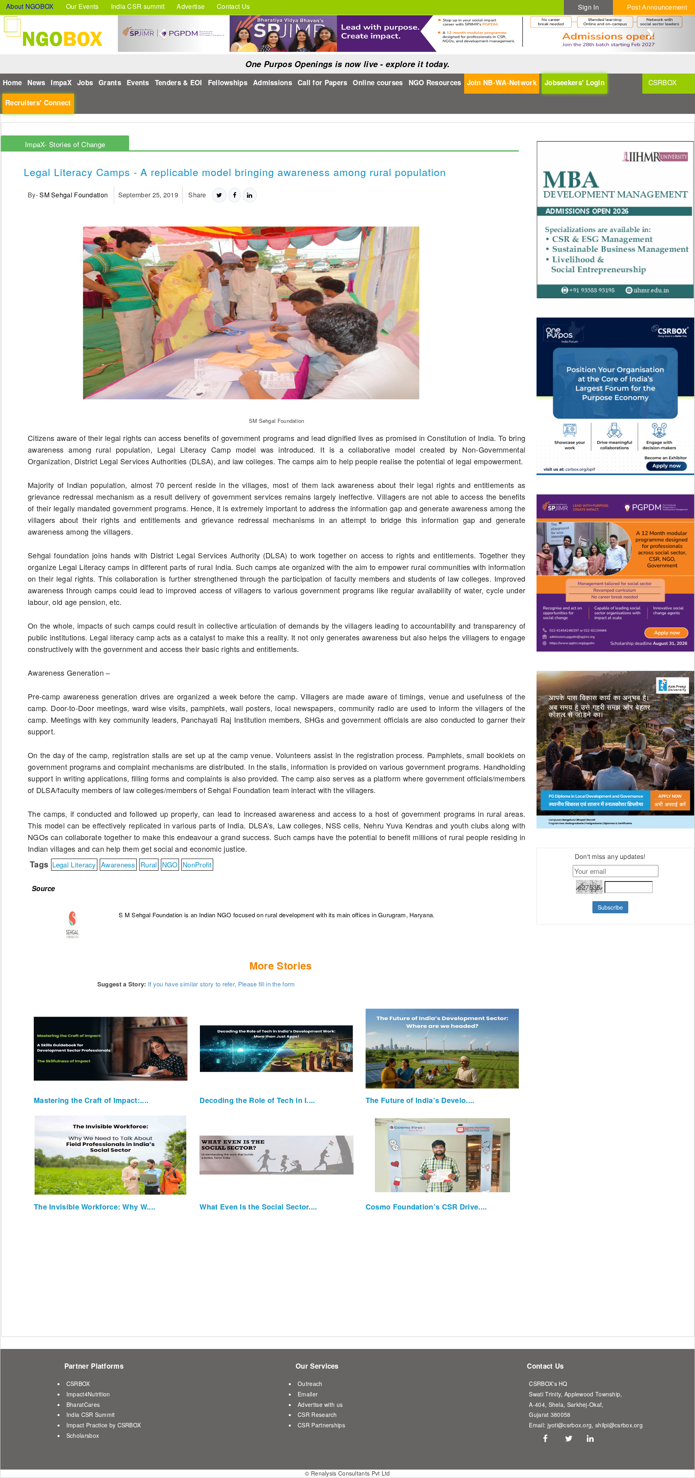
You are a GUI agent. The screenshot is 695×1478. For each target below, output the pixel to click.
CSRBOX (78, 1384)
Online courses (378, 82)
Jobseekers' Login (575, 82)
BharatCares (83, 1404)
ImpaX (61, 82)
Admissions (272, 82)
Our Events (82, 6)
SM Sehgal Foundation (73, 194)
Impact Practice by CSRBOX (103, 1425)
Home (12, 82)
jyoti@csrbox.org (569, 1425)
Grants (110, 82)
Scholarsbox (82, 1435)
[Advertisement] (587, 1129)
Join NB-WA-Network (502, 82)
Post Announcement (657, 7)
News (36, 82)
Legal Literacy (74, 864)
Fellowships (227, 82)
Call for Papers (323, 82)
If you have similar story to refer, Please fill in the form (221, 984)
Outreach (310, 1384)
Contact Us (233, 6)
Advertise (191, 6)
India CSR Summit (90, 1414)
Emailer (308, 1394)
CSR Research (317, 1414)
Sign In (588, 7)
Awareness (118, 864)
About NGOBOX (30, 6)
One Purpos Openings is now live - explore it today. (347, 64)
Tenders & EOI (178, 82)
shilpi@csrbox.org (619, 1425)
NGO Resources (435, 82)
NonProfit (197, 864)
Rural (148, 864)
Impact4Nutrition (88, 1394)
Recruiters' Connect (38, 102)
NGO (170, 864)
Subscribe (610, 907)
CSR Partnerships (321, 1425)
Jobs (85, 82)
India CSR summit (138, 6)
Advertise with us (320, 1404)
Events (138, 82)
